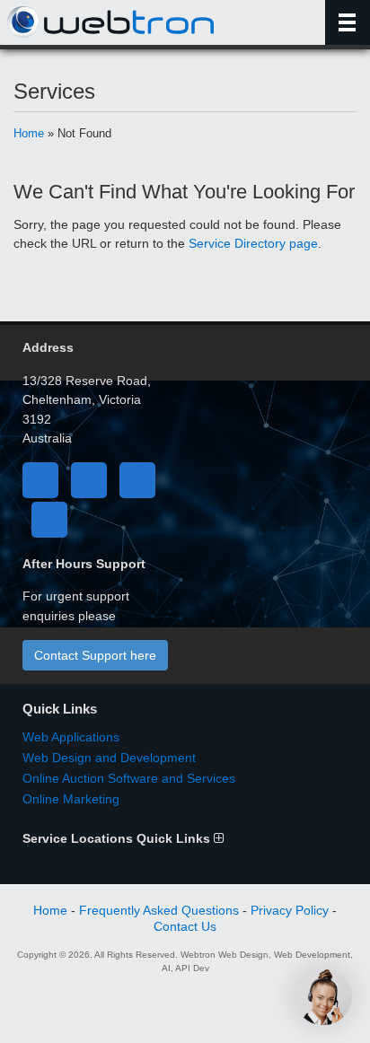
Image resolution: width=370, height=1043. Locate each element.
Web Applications (70, 737)
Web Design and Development (109, 757)
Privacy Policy (290, 910)
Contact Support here (95, 655)
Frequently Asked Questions (159, 910)
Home (28, 133)
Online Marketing (70, 799)
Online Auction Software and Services (128, 778)
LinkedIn (137, 480)
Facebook (40, 480)
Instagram (49, 520)
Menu (347, 22)
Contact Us (185, 926)
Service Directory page (253, 243)
